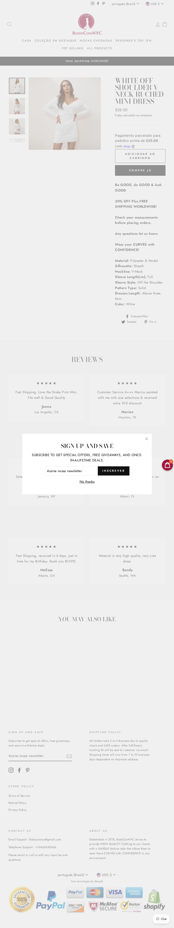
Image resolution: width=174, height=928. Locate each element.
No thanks (87, 481)
